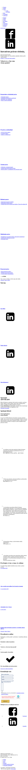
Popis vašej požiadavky (6, 682)
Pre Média (8, 12)
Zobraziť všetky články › (6, 631)
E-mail (2, 676)
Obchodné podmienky (7, 765)
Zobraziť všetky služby (5, 280)
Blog (4, 13)
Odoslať (5, 701)
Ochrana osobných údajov (8, 764)
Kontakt (4, 26)
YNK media (13, 768)
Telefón (2, 679)
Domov (4, 7)
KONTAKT (3, 28)
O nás (4, 9)
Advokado (5, 14)
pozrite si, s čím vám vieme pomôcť (8, 58)
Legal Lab (5, 15)
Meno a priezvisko (5, 674)
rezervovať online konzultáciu (7, 668)
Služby (4, 8)
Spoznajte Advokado (5, 408)
